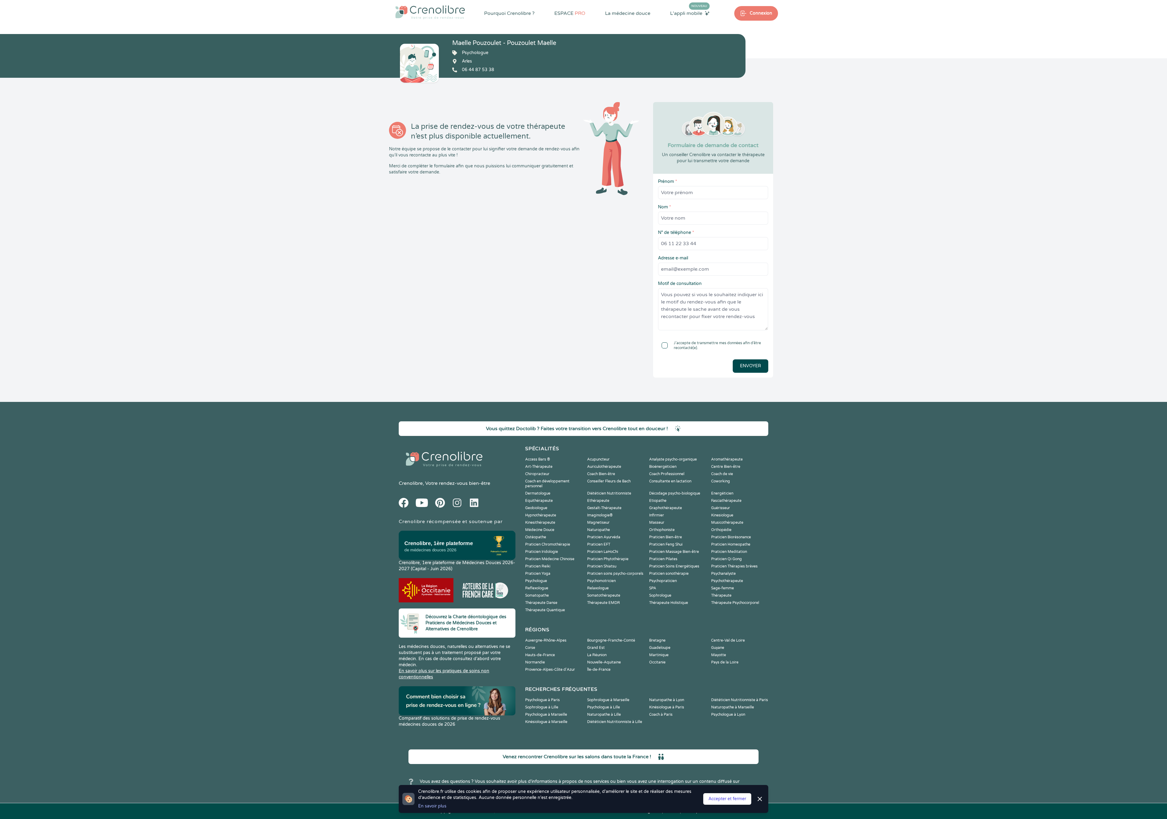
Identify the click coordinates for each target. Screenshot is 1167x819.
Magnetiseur (598, 522)
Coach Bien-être (601, 474)
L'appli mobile (688, 13)
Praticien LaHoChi (602, 552)
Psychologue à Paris (542, 700)
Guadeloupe (659, 648)
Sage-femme (722, 588)
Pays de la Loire (724, 662)
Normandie (535, 662)
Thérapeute (721, 595)
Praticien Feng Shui (666, 544)
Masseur (656, 522)
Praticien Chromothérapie (547, 544)
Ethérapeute (598, 501)
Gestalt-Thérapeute (604, 508)
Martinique (659, 655)
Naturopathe (598, 530)
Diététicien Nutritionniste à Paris (739, 700)
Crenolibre (411, 483)
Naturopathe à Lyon (666, 700)
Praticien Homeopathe (730, 544)
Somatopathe (537, 595)
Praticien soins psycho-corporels (615, 573)
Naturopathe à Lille (604, 714)
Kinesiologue (722, 515)
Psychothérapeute (727, 581)
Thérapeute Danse (541, 603)
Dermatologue (537, 493)
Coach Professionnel (666, 474)
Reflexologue (536, 588)
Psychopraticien (663, 581)
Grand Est (596, 648)
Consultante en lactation (670, 481)
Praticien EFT (598, 544)
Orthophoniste (662, 530)
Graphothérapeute (665, 508)
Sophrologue (660, 595)
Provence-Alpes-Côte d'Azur (550, 669)
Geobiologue (536, 508)
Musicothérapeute (727, 522)
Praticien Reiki (537, 566)
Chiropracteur (537, 474)
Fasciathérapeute (726, 501)
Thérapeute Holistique (668, 603)
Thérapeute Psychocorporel (735, 603)
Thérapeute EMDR (603, 603)
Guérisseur (720, 508)
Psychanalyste (723, 573)
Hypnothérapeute (540, 515)
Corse (530, 648)
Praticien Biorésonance (731, 537)
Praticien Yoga (537, 573)
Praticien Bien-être (665, 537)
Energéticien (722, 493)
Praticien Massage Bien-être (674, 552)
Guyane (717, 648)
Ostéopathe (535, 537)
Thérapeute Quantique (545, 610)
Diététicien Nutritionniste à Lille (614, 722)
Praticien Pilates (663, 559)
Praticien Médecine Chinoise (549, 559)
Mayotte (718, 655)
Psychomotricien (601, 581)
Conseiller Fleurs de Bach (609, 481)
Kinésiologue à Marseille (546, 722)
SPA (652, 588)
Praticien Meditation (729, 552)
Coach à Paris (661, 714)
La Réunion (597, 655)
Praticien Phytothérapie (607, 559)
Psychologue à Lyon (728, 714)
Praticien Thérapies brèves (734, 566)
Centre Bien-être (725, 466)
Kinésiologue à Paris (666, 707)
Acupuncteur (598, 459)
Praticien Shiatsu (601, 566)
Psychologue (536, 581)
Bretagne (657, 640)
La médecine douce (627, 13)
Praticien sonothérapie (669, 573)
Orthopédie (721, 530)
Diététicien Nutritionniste (609, 493)
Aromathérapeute (727, 459)
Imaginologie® (600, 515)
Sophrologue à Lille (541, 707)
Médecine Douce (539, 530)
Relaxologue (598, 588)
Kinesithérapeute (540, 522)
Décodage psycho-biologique (674, 493)
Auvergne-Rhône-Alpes (545, 640)
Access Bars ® (537, 459)
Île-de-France (599, 669)
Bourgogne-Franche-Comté (611, 640)
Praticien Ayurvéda (603, 537)
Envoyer (750, 365)
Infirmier (656, 515)
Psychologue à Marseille (546, 714)
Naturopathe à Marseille (732, 707)
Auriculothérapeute (604, 466)
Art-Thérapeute (539, 466)
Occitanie (657, 662)
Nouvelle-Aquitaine (604, 662)
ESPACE (569, 13)
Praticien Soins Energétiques (674, 566)
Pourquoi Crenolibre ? (509, 13)
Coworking (720, 481)
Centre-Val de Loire (728, 640)
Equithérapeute (539, 501)
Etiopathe (657, 501)
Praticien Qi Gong (726, 559)
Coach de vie (722, 474)
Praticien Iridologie (541, 552)
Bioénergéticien (662, 466)
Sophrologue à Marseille (608, 700)
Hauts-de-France (540, 655)
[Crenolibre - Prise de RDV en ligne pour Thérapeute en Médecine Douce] (430, 12)
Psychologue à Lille (603, 707)
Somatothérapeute (603, 595)
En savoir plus (432, 806)
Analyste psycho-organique (673, 459)
